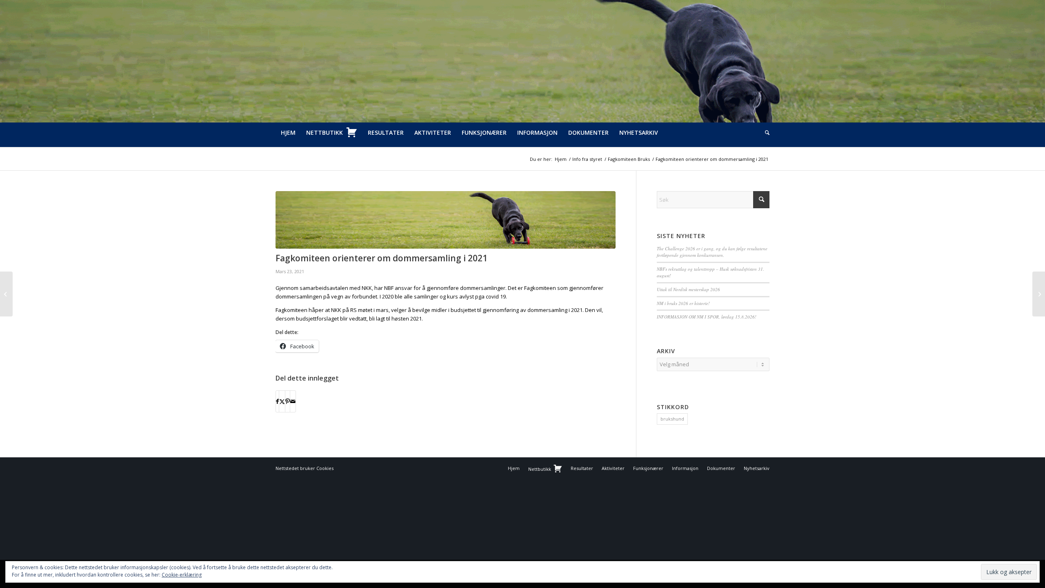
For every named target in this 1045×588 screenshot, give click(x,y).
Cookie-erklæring (182, 574)
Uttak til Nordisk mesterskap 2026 (688, 289)
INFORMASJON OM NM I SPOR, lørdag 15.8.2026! (706, 317)
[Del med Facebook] (277, 401)
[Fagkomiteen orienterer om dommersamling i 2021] (446, 220)
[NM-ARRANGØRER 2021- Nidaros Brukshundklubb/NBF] (1038, 294)
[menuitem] (288, 132)
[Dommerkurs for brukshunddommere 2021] (6, 294)
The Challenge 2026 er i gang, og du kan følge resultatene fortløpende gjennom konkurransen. (712, 251)
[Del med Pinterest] (287, 401)
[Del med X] (282, 401)
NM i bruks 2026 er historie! (683, 303)
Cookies (325, 468)
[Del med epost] (293, 401)
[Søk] (764, 132)
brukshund (672, 419)
